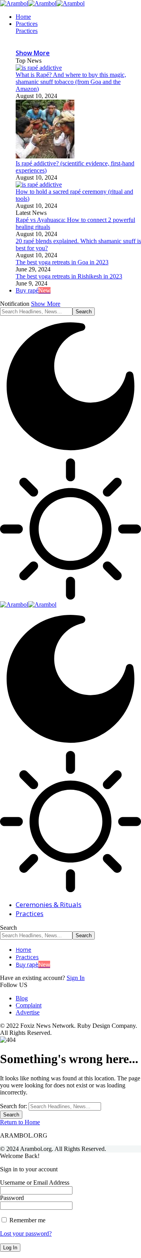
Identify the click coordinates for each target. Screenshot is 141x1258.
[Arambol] (42, 3)
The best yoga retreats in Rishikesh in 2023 (69, 276)
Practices (27, 30)
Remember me (26, 1220)
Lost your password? (26, 1233)
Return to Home (20, 1122)
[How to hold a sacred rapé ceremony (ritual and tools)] (39, 184)
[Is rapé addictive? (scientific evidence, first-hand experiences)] (45, 156)
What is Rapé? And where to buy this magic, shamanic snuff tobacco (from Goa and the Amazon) (71, 81)
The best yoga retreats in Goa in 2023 (62, 262)
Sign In (76, 977)
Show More (45, 303)
